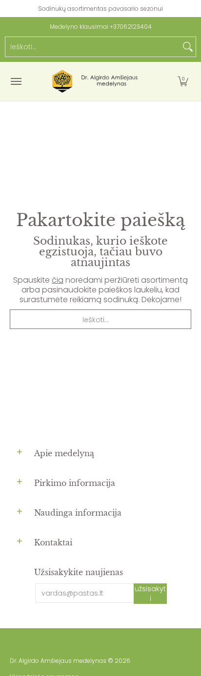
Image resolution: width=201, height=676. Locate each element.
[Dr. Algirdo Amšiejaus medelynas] (98, 81)
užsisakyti (150, 593)
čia (57, 280)
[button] (183, 81)
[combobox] (92, 47)
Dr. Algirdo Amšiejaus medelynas (58, 661)
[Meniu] (15, 81)
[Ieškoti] (188, 47)
